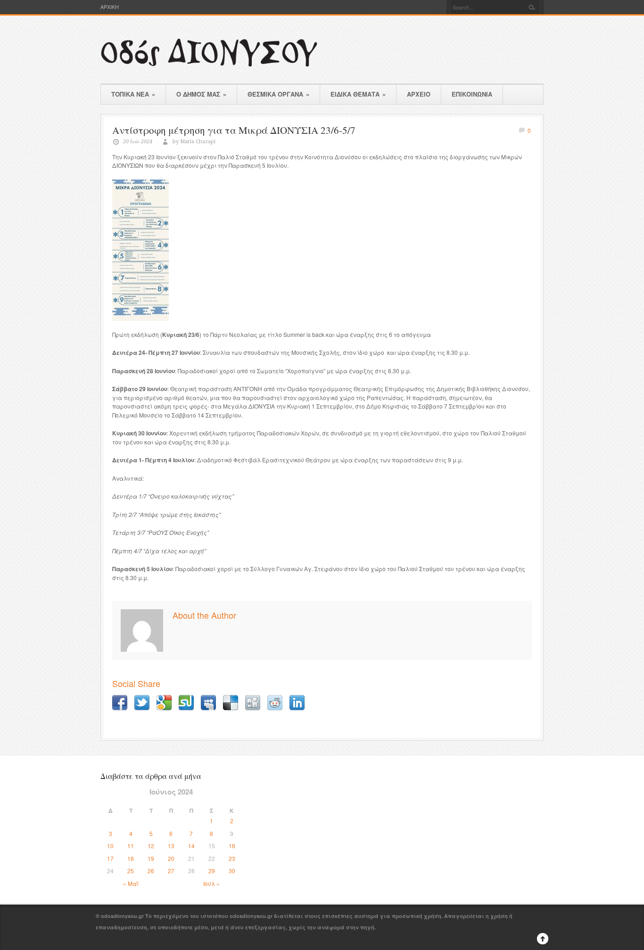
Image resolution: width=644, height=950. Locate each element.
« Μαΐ (131, 883)
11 (130, 846)
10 (110, 846)
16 (232, 846)
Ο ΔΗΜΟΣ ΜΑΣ (201, 94)
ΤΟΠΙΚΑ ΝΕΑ (133, 94)
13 (171, 846)
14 (191, 846)
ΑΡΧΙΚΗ (109, 6)
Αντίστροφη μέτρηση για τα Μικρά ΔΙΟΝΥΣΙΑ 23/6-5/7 (233, 130)
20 (171, 858)
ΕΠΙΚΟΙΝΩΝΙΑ (472, 94)
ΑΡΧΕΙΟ (418, 94)
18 (130, 858)
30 (232, 871)
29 (211, 871)
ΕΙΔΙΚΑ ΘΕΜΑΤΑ (358, 94)
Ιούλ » (211, 883)
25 (130, 871)
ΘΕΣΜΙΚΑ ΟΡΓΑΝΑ (278, 94)
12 (151, 846)
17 (110, 858)
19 (151, 858)
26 (151, 871)
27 (171, 871)
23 (232, 858)
